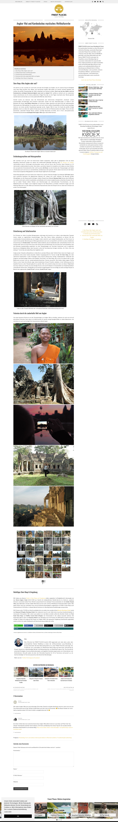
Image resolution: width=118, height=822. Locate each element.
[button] (18, 625)
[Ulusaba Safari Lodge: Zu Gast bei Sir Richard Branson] (83, 101)
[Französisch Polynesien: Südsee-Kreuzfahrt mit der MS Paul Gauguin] (83, 95)
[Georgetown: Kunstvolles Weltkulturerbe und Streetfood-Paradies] (21, 672)
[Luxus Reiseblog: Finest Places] (59, 8)
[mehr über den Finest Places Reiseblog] (91, 80)
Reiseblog (18, 1)
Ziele (45, 1)
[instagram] (85, 224)
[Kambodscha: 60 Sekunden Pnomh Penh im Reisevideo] (51, 672)
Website (15, 781)
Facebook (37, 657)
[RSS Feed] (97, 224)
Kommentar (17, 750)
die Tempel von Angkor (67, 162)
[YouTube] (95, 1)
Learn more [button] (7, 811)
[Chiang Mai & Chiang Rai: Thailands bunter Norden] (36, 672)
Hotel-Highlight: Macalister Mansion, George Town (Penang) (60, 689)
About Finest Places (33, 1)
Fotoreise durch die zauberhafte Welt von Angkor (28, 76)
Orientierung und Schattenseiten (24, 74)
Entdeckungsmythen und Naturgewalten (26, 72)
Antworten (18, 713)
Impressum (68, 1)
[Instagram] (92, 1)
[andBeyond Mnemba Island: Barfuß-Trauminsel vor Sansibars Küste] (83, 108)
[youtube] (89, 224)
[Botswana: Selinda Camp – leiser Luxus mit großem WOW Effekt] (83, 89)
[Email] (100, 1)
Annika (20, 718)
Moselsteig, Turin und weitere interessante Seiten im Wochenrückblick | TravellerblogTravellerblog (45, 737)
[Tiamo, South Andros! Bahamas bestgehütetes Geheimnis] (83, 114)
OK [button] (18, 816)
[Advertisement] (91, 189)
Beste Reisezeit (56, 1)
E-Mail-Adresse (17, 775)
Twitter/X (24, 657)
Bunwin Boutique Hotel (64, 610)
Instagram (31, 657)
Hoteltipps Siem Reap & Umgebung (24, 78)
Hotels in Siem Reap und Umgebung (36, 598)
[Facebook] (98, 1)
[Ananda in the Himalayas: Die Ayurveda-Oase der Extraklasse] (66, 672)
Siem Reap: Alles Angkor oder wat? (24, 70)
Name (15, 769)
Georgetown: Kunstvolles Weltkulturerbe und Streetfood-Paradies (21, 680)
